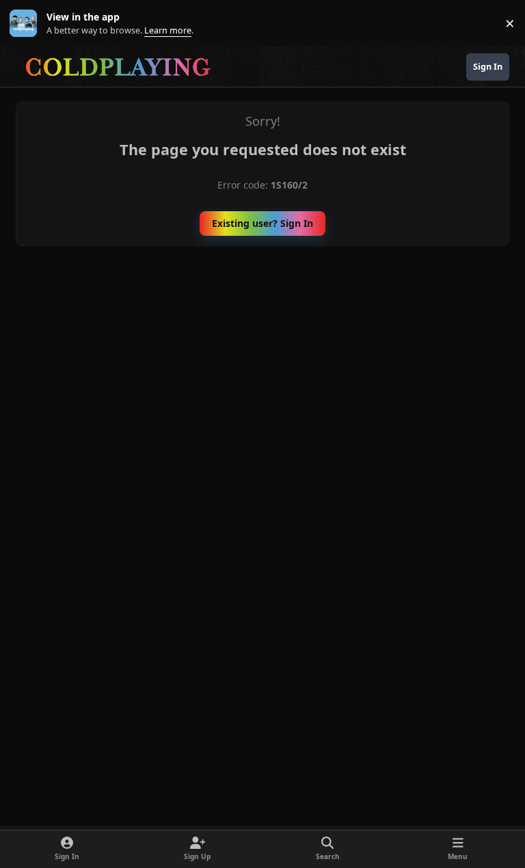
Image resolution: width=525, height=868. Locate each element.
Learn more (26, 23)
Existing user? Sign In (262, 223)
